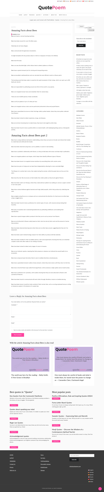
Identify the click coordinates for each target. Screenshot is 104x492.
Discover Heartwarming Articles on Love (84, 152)
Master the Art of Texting (82, 229)
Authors (45, 14)
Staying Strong (80, 263)
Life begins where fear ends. (83, 90)
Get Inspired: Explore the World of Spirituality (84, 204)
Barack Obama (80, 133)
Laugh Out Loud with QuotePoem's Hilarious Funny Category (83, 217)
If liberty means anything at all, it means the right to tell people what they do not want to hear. (84, 67)
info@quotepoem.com (75, 466)
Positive (78, 252)
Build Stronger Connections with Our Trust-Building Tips (83, 145)
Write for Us (63, 14)
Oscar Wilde (79, 247)
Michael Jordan (80, 235)
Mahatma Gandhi (80, 221)
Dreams (78, 181)
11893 (86, 27)
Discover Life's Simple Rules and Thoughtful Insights (83, 162)
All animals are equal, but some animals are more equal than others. (84, 61)
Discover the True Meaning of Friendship (83, 178)
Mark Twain (79, 227)
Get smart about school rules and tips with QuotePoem (83, 208)
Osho (77, 250)
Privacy (11, 467)
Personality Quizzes (46, 464)
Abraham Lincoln (80, 115)
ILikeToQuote (44, 467)
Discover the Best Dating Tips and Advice (83, 166)
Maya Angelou (80, 232)
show (18, 34)
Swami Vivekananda (81, 269)
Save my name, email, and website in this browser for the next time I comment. (33, 330)
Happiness (79, 212)
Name (13, 316)
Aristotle (78, 123)
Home (20, 14)
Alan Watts (79, 118)
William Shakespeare (81, 279)
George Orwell (80, 195)
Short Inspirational (80, 261)
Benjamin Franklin (80, 136)
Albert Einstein (80, 120)
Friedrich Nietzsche (81, 193)
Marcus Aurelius (80, 224)
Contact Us (12, 464)
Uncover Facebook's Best (82, 276)
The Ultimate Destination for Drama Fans (83, 272)
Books (78, 139)
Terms (42, 455)
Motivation (79, 238)
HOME (11, 455)
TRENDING (32, 14)
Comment (14, 305)
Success (78, 266)
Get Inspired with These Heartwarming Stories (82, 199)
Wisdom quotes (80, 281)
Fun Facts (43, 458)
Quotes (38, 14)
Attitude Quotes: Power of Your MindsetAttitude (84, 127)
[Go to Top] (100, 488)
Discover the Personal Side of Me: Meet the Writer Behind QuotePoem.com (83, 172)
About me (54, 14)
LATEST (25, 14)
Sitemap (43, 470)
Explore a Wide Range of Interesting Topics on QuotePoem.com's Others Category (82, 187)
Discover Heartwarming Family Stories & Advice (84, 157)
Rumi (77, 258)
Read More (14, 405)
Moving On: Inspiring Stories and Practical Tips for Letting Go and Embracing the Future (84, 242)
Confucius (78, 149)
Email (13, 323)
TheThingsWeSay (45, 461)
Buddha (78, 141)
